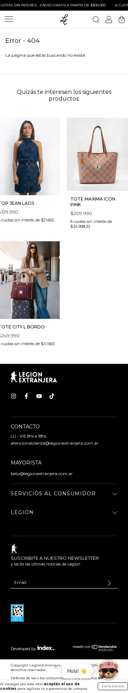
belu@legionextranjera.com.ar (42, 473)
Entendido (113, 686)
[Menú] (9, 22)
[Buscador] (96, 20)
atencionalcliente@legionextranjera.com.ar (54, 443)
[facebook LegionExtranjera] (26, 396)
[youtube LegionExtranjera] (39, 396)
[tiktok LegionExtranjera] (52, 396)
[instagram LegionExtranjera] (13, 396)
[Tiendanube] (95, 649)
